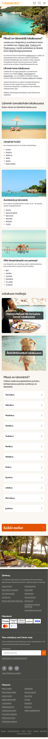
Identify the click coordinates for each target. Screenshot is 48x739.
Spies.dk (35, 731)
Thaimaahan (28, 74)
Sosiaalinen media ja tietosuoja (32, 605)
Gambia (9, 273)
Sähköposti (6, 648)
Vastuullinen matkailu (10, 590)
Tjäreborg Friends (8, 718)
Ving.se (23, 731)
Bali (7, 270)
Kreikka (27, 699)
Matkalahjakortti (8, 707)
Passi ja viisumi (30, 597)
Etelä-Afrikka (10, 164)
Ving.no (29, 731)
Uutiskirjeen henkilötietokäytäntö (14, 658)
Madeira (9, 152)
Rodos (39, 78)
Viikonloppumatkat (9, 692)
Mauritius (28, 707)
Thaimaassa (9, 48)
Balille (20, 74)
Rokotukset (29, 601)
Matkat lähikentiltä (9, 699)
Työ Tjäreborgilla (8, 593)
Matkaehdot (29, 593)
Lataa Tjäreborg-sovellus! (11, 673)
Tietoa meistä (7, 586)
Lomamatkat (6, 703)
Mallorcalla (23, 45)
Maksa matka (7, 688)
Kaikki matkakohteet (32, 710)
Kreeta (24, 78)
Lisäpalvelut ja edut (9, 710)
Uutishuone (6, 597)
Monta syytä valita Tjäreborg (12, 601)
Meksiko (9, 221)
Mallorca (31, 78)
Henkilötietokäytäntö (13, 731)
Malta (8, 158)
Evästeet (3, 731)
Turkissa (34, 45)
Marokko (9, 218)
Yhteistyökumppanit (9, 721)
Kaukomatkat (7, 696)
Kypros (8, 210)
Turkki (8, 224)
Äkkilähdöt (29, 688)
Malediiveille (8, 76)
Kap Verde (9, 215)
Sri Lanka (9, 282)
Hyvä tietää (29, 590)
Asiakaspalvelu (30, 586)
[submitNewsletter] (44, 652)
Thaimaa (9, 284)
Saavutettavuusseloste (33, 610)
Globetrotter (43, 731)
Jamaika (9, 276)
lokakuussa (30, 55)
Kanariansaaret (11, 213)
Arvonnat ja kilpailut (9, 714)
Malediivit (9, 279)
